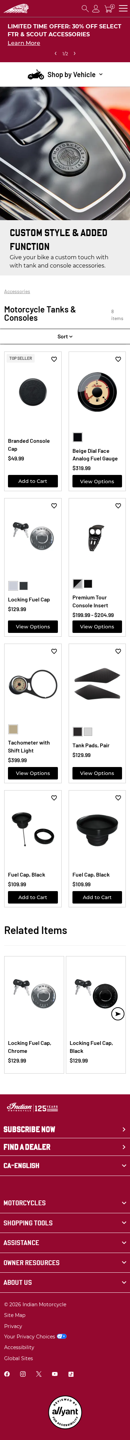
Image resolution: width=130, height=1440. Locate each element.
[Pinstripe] (77, 584)
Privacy (13, 1326)
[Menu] (123, 8)
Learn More (24, 43)
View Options (97, 481)
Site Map (14, 1315)
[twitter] (39, 1375)
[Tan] (13, 729)
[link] (65, 1203)
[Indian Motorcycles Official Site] (16, 8)
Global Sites (18, 1358)
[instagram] (23, 1375)
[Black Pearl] (88, 584)
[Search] (85, 8)
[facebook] (7, 1375)
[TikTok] (70, 1375)
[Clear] (88, 732)
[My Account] (96, 8)
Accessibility (19, 1347)
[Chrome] (13, 586)
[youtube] (55, 1375)
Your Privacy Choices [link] (29, 1337)
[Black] (23, 586)
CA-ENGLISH (21, 1165)
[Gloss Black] (77, 437)
